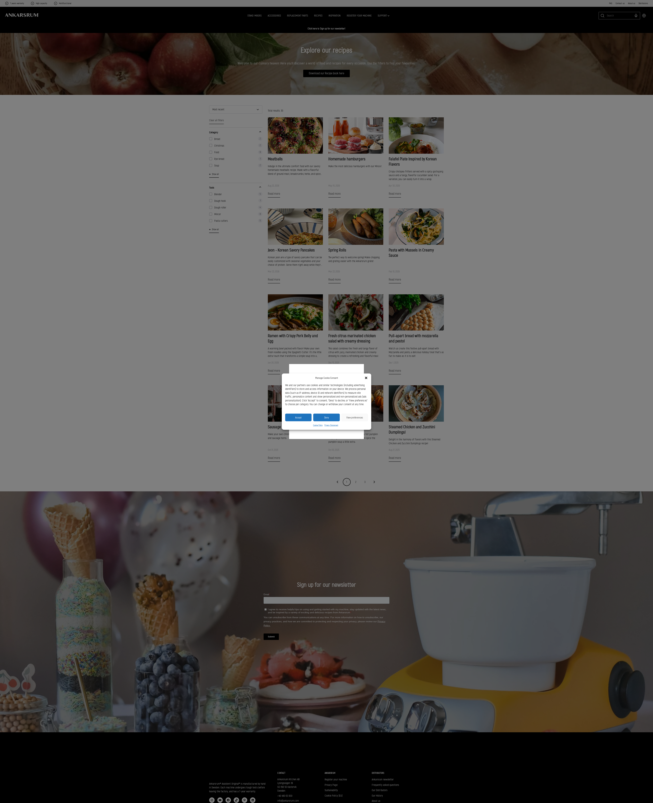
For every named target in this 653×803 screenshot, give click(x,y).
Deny (326, 417)
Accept (298, 417)
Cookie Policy (318, 425)
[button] (366, 378)
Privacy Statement (331, 425)
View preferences (354, 417)
